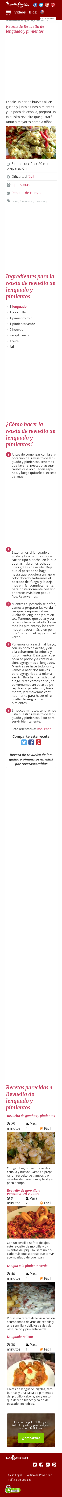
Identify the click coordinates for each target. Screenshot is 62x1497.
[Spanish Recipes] (42, 12)
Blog (33, 12)
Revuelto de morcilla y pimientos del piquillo (23, 1191)
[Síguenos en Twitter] (41, 5)
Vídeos (20, 12)
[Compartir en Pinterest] (38, 743)
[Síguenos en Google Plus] (48, 1464)
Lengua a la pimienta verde (27, 1266)
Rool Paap (44, 729)
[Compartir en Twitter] (23, 743)
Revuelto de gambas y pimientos (31, 1116)
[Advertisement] (31, 65)
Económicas (27, 201)
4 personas (21, 184)
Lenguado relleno (20, 1337)
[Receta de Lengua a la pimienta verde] (31, 1312)
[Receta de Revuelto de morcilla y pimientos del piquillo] (31, 1237)
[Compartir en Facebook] (30, 743)
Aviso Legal (15, 1475)
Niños (15, 201)
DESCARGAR (32, 1438)
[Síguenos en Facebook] (35, 5)
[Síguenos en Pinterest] (53, 5)
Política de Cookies (19, 1480)
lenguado (19, 306)
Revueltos (41, 201)
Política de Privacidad (39, 1475)
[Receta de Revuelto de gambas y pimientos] (31, 1162)
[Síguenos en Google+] (47, 5)
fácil (31, 176)
